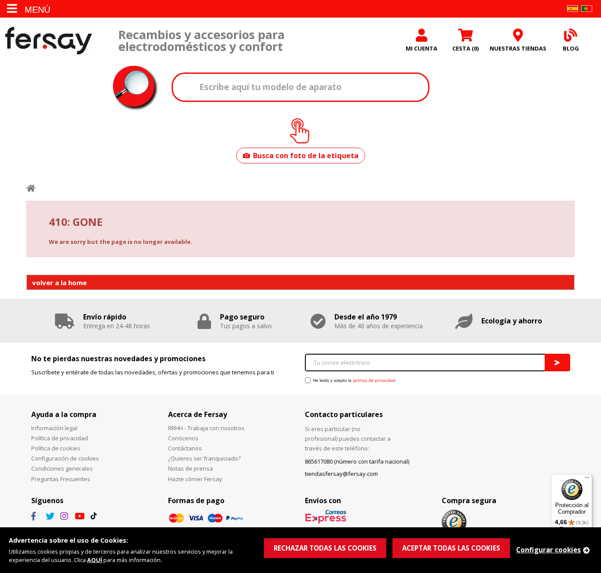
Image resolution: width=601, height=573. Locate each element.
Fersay (48, 40)
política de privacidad (374, 380)
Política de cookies (56, 448)
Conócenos (183, 438)
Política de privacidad (59, 438)
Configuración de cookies (65, 458)
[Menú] (587, 479)
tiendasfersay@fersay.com (341, 474)
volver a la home (59, 282)
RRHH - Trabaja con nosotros (206, 428)
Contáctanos (185, 448)
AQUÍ (94, 560)
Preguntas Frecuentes (60, 479)
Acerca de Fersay (197, 414)
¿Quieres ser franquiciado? (204, 458)
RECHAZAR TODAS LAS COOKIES (325, 548)
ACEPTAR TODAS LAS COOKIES (451, 548)
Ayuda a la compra (63, 414)
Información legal (54, 428)
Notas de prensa (190, 468)
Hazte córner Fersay (195, 479)
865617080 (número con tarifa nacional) (357, 461)
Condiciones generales (62, 468)
